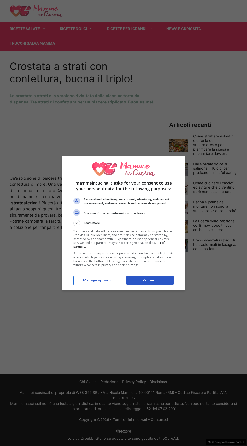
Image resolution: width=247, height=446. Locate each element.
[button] (123, 223)
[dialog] (123, 223)
